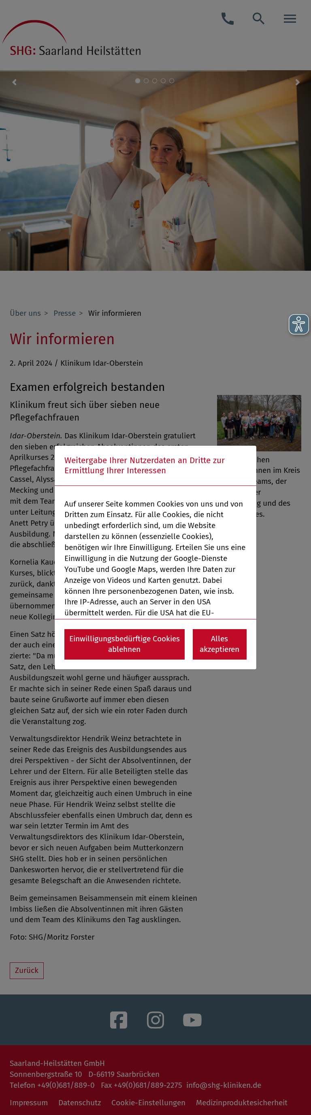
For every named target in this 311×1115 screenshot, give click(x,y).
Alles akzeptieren (219, 644)
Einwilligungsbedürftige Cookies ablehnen (124, 644)
